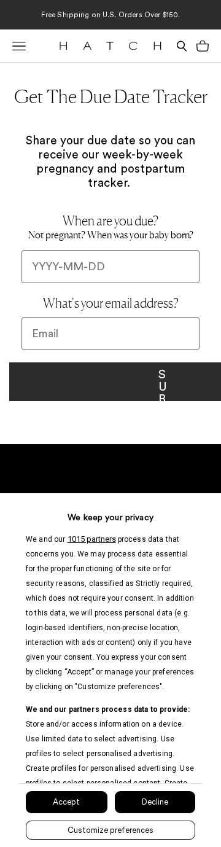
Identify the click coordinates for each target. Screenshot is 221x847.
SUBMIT (161, 382)
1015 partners (92, 539)
